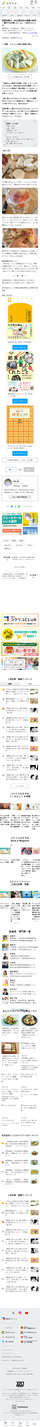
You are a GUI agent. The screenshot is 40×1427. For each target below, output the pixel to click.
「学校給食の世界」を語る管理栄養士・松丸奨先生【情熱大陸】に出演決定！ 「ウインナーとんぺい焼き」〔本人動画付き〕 (14, 576)
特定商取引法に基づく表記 (13, 1374)
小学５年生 (7, 545)
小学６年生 (19, 545)
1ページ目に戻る (31, 33)
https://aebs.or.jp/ (20, 1401)
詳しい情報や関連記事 (20, 497)
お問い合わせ (16, 1368)
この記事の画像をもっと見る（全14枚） (20, 460)
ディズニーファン (7, 1353)
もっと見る (20, 786)
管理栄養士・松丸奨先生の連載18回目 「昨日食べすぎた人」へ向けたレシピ (24, 558)
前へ (11, 469)
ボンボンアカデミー (8, 1350)
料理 (14, 541)
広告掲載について (12, 1371)
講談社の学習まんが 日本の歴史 (11, 1357)
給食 (21, 541)
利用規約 (24, 1368)
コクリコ (15, 923)
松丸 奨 (19, 38)
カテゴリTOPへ (20, 567)
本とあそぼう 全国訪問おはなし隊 (12, 1360)
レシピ (6, 541)
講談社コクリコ (4, 908)
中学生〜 (30, 545)
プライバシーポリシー (25, 1371)
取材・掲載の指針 (28, 1374)
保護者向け (7, 548)
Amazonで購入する (20, 347)
